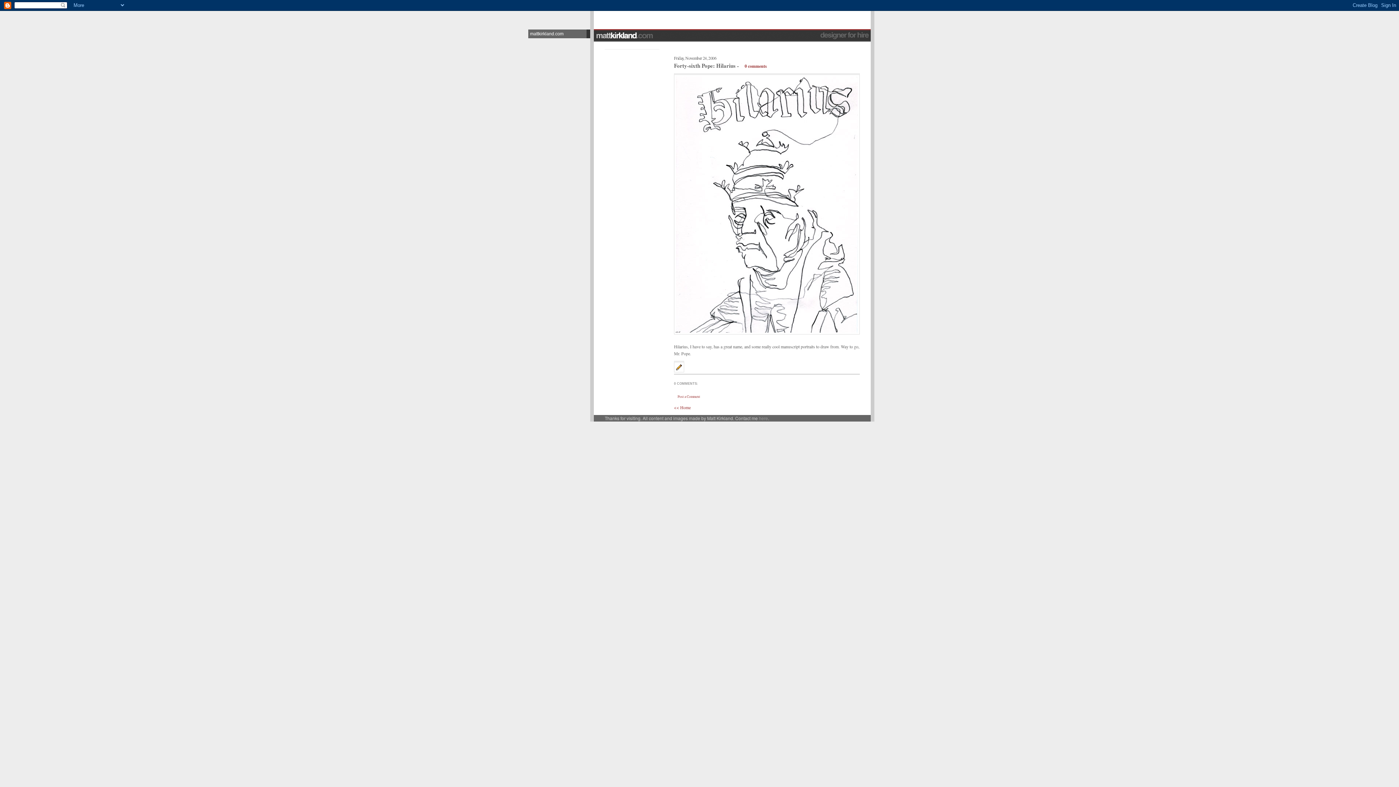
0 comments (756, 66)
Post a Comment (689, 396)
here (763, 418)
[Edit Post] (679, 370)
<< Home (682, 407)
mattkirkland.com (547, 33)
